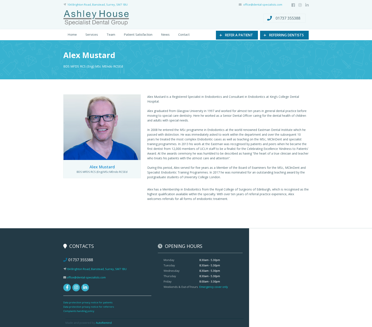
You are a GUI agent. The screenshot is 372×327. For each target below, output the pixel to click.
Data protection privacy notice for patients (87, 302)
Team (111, 34)
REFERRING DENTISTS (284, 35)
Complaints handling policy (78, 311)
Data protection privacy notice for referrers (88, 306)
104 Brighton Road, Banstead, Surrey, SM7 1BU (97, 4)
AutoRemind (104, 323)
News (165, 34)
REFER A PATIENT (236, 35)
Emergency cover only (213, 287)
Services (91, 34)
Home (72, 34)
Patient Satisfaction (138, 34)
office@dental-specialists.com (262, 4)
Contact (184, 34)
